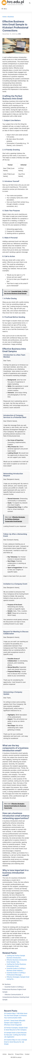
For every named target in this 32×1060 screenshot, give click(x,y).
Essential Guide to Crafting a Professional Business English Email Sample (14, 989)
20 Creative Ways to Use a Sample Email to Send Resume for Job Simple (15, 1042)
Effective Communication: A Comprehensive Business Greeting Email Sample (15, 997)
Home (4, 16)
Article (4, 1054)
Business (11, 16)
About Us (10, 1054)
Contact (27, 1054)
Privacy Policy (19, 1054)
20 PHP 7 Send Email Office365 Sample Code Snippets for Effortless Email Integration (14, 1023)
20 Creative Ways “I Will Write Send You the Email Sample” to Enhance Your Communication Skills (15, 1016)
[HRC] (14, 3)
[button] (29, 3)
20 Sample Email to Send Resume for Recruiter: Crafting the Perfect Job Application (15, 1035)
